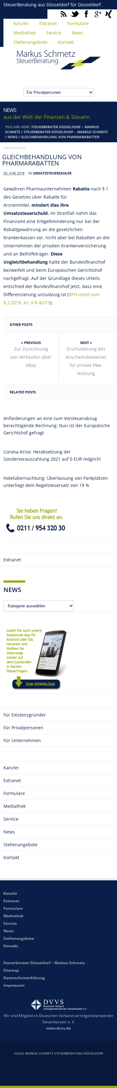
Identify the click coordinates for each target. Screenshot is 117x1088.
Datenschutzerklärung (24, 977)
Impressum (14, 985)
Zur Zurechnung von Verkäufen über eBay (30, 357)
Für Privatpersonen (23, 728)
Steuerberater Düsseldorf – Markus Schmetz (66, 131)
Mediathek (24, 33)
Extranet (48, 23)
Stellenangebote (30, 42)
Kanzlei (21, 23)
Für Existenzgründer (24, 715)
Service (53, 33)
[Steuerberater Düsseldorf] (59, 66)
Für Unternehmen (22, 740)
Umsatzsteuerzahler (52, 173)
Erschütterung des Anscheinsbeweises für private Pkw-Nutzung (86, 361)
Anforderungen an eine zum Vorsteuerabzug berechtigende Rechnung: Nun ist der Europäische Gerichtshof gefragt (56, 425)
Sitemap (11, 970)
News (77, 33)
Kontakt (66, 42)
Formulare (78, 23)
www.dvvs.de (58, 1028)
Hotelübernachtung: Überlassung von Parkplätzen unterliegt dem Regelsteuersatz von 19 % (55, 481)
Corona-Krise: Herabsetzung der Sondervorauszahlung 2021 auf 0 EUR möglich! (52, 455)
